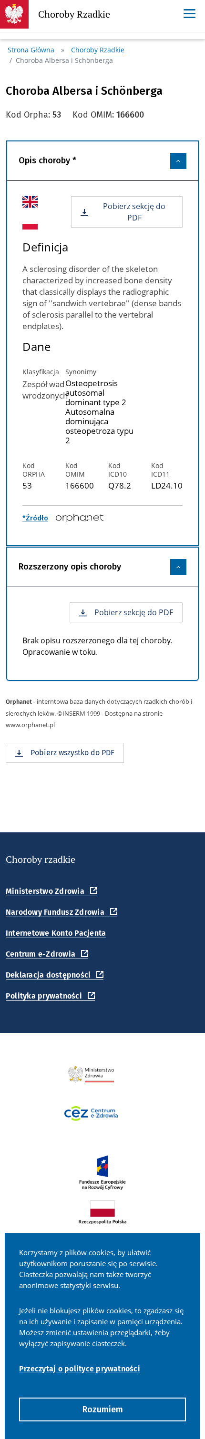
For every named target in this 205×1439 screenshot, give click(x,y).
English (23, 201)
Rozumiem (102, 1409)
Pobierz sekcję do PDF (134, 212)
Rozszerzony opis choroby (70, 566)
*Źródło (35, 518)
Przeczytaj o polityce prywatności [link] (79, 1368)
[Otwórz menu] (189, 13)
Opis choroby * (47, 160)
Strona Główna (31, 49)
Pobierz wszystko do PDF (72, 752)
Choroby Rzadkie (74, 16)
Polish (23, 223)
